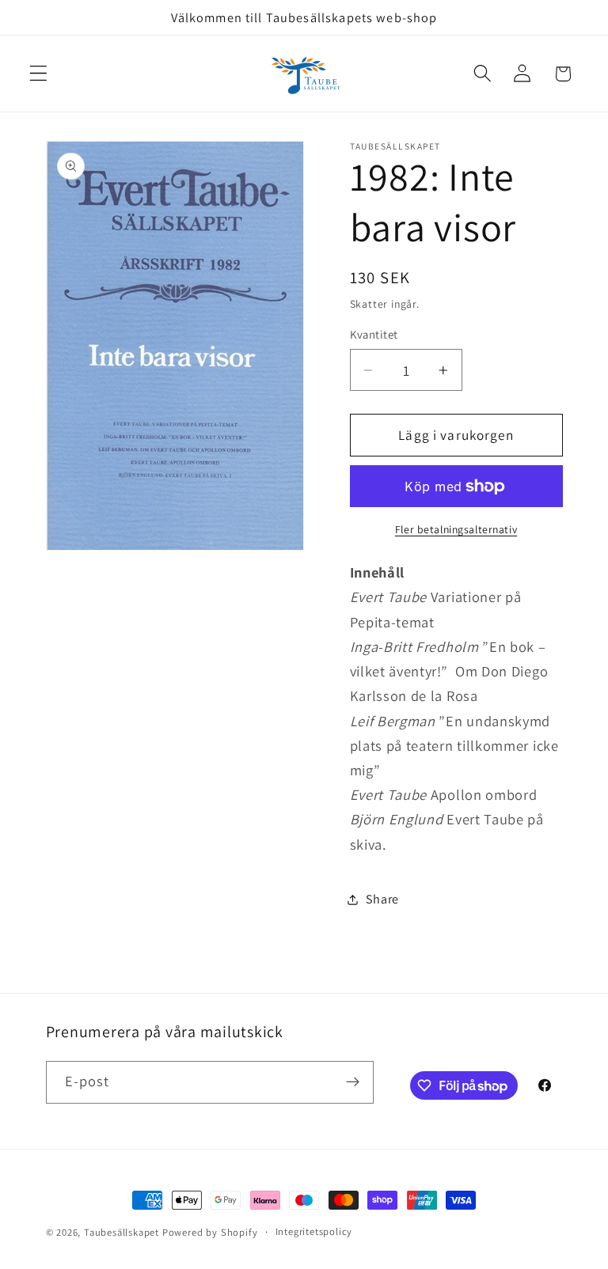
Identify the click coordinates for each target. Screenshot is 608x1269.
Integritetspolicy (314, 1231)
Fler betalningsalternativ (456, 529)
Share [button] (382, 899)
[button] (38, 74)
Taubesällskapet (121, 1232)
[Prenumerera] (352, 1082)
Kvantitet (374, 334)
